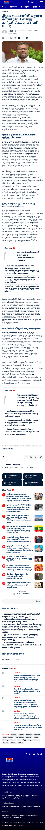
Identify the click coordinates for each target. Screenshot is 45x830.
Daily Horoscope (20, 737)
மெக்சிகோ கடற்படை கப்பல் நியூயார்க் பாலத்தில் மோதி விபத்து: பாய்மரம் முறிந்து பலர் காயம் (19, 519)
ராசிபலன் (29, 734)
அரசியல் (5, 12)
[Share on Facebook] (7, 38)
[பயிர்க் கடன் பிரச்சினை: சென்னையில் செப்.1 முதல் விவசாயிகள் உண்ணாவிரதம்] (7, 713)
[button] (28, 2)
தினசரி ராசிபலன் (8, 737)
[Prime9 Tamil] (6, 2)
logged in (15, 467)
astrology (36, 737)
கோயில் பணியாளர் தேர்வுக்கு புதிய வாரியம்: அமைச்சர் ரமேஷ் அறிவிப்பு (27, 691)
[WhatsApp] (41, 754)
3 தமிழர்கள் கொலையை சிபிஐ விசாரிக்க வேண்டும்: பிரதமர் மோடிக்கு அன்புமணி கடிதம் (21, 413)
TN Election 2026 (8, 449)
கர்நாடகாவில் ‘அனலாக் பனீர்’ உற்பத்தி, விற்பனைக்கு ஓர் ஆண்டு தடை (18, 585)
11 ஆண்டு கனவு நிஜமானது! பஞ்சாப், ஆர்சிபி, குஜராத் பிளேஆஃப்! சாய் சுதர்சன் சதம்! (18, 539)
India (19, 740)
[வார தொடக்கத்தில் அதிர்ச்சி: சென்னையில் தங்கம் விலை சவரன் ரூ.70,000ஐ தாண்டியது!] (39, 567)
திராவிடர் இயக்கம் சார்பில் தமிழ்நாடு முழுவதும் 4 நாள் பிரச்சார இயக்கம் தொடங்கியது (21, 279)
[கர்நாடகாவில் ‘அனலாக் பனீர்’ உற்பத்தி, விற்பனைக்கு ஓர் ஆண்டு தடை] (39, 585)
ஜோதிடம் (28, 737)
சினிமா (13, 743)
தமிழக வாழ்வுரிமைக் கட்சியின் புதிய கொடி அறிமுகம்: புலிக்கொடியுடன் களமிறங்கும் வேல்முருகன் (19, 529)
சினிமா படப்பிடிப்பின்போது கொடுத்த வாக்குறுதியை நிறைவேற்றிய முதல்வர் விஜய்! (21, 289)
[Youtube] (33, 483)
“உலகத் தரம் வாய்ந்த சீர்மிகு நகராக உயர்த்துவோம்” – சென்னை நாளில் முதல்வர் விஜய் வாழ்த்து (21, 422)
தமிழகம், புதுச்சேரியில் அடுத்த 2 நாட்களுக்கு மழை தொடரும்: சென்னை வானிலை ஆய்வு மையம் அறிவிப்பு (19, 508)
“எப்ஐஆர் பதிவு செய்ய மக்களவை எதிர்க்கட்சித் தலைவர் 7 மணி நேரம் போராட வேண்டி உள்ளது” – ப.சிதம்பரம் (28, 400)
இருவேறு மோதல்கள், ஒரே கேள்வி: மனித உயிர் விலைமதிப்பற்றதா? (17, 576)
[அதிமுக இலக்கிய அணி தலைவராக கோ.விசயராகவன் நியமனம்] (9, 256)
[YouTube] (33, 754)
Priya (11, 31)
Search (38, 601)
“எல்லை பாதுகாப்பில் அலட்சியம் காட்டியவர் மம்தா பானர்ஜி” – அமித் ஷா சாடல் (28, 727)
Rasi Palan (20, 743)
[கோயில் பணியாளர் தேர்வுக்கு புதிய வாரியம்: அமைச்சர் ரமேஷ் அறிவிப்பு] (7, 688)
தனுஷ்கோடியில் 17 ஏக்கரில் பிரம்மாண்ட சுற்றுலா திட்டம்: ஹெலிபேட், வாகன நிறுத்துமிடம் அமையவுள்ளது (19, 549)
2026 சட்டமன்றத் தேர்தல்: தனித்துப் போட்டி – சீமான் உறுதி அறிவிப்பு (19, 559)
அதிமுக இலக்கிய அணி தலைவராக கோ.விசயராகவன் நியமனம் (28, 256)
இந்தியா (25, 740)
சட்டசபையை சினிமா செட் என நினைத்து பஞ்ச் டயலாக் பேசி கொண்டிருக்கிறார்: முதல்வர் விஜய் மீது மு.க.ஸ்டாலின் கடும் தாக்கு (21, 270)
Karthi (28, 446)
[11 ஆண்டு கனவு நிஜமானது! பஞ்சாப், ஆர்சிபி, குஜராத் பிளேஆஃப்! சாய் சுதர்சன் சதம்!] (39, 539)
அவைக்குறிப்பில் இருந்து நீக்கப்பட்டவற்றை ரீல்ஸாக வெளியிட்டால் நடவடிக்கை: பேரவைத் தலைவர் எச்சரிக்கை (27, 703)
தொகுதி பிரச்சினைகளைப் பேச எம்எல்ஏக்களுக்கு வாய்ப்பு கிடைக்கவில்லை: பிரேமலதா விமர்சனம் (27, 678)
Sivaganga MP (37, 446)
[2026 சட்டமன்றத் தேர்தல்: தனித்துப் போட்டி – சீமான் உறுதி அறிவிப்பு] (39, 559)
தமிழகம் (21, 734)
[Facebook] (12, 476)
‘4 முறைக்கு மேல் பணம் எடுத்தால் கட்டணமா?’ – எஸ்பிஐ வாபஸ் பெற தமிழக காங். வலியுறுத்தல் (21, 645)
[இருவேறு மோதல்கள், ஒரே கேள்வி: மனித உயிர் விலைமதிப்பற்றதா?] (39, 576)
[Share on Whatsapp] (15, 38)
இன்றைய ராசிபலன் (9, 740)
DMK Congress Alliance (17, 446)
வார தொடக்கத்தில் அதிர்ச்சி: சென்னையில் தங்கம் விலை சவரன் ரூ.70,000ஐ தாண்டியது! (19, 567)
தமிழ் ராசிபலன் (34, 740)
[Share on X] (11, 38)
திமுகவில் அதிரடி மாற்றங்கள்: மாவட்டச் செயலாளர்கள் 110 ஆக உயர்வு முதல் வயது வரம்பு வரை (21, 431)
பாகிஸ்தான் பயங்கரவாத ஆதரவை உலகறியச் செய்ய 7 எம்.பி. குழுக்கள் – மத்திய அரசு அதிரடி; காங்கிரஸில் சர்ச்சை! (18, 497)
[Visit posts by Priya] (4, 32)
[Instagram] (12, 483)
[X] (33, 476)
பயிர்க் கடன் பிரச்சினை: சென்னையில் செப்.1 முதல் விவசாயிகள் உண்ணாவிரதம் (26, 716)
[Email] (19, 38)
